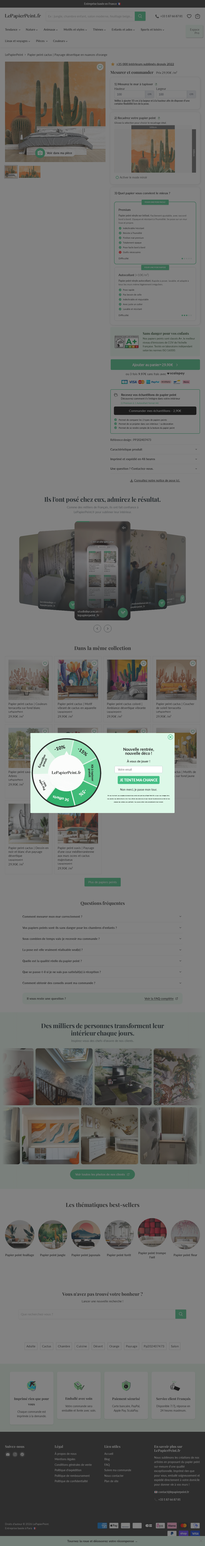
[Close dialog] (170, 737)
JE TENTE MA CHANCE (139, 780)
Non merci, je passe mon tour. (138, 789)
